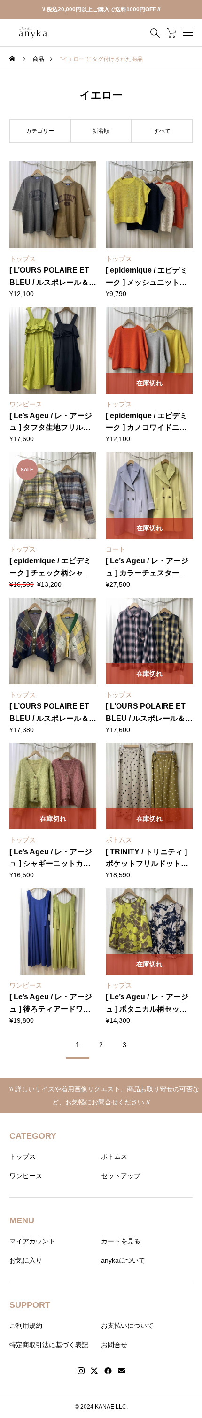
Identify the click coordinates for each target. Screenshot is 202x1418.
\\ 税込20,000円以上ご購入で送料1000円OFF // (101, 9)
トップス (22, 1156)
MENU (21, 1220)
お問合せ (114, 1345)
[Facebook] (108, 1371)
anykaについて (123, 1260)
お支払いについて (127, 1325)
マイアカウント (32, 1241)
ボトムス (114, 1156)
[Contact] (121, 1371)
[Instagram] (81, 1371)
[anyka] (32, 33)
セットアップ (120, 1176)
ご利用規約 (25, 1325)
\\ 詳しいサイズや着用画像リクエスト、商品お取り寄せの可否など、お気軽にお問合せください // (101, 1095)
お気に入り (25, 1260)
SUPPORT (29, 1305)
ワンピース (25, 1176)
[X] (94, 1371)
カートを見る (120, 1241)
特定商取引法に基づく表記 (48, 1345)
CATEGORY (32, 1136)
